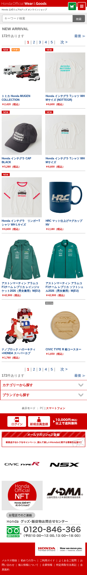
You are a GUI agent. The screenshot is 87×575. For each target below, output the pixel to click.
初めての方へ (28, 560)
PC (42, 408)
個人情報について (28, 564)
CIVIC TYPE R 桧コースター (63, 349)
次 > (64, 42)
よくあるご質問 (67, 560)
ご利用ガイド (47, 560)
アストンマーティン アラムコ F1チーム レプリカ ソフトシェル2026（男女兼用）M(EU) (64, 287)
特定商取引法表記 (66, 564)
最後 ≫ (79, 36)
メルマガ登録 (9, 560)
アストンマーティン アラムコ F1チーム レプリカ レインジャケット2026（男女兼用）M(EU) (21, 287)
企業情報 (47, 564)
